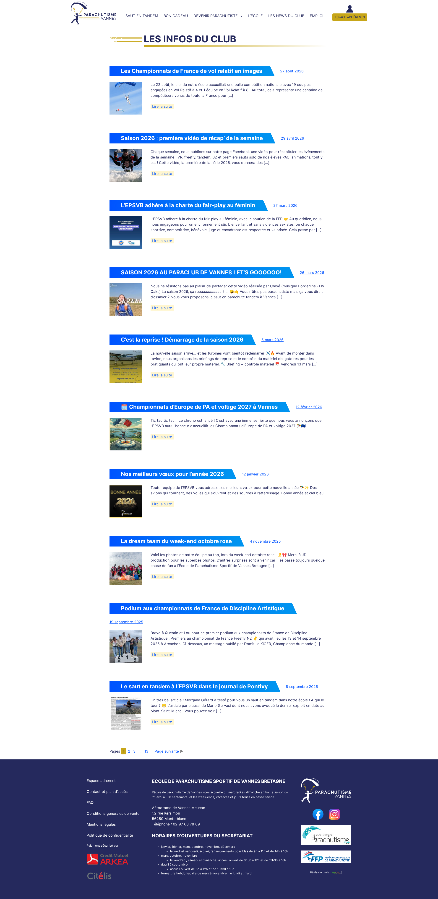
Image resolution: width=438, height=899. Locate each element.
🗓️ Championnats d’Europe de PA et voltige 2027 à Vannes (199, 407)
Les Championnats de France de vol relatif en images (191, 71)
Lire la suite (163, 106)
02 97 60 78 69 (186, 824)
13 (146, 751)
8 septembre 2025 (302, 686)
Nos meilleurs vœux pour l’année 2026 (172, 474)
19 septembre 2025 (126, 622)
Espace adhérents (350, 17)
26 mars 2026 (312, 272)
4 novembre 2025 (265, 541)
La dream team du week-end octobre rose (176, 541)
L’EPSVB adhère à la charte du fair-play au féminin (188, 205)
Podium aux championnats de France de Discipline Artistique (202, 608)
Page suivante (167, 751)
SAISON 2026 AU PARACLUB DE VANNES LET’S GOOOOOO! (201, 272)
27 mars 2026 (285, 205)
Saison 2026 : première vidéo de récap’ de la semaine (192, 138)
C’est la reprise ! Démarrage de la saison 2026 (182, 339)
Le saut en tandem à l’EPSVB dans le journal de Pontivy (194, 686)
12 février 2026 (309, 407)
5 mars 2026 (272, 339)
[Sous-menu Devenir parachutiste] (241, 16)
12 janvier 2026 (255, 474)
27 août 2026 (292, 71)
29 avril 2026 (292, 138)
